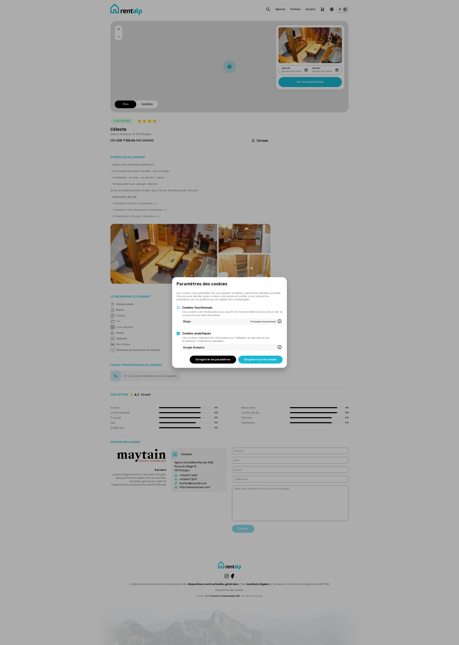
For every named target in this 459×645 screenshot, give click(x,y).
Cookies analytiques (196, 333)
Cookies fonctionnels (197, 307)
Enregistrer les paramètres (213, 359)
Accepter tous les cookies (260, 359)
